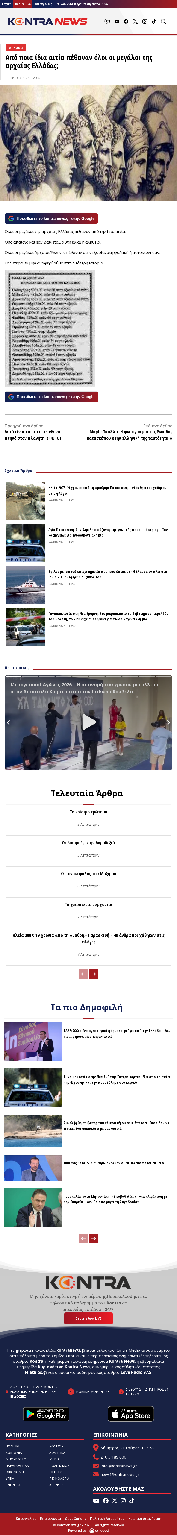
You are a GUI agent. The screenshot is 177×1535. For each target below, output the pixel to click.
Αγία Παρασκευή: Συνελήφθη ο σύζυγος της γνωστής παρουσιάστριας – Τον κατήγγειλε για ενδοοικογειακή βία (108, 532)
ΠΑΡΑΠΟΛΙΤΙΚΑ (17, 1465)
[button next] (93, 974)
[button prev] (83, 974)
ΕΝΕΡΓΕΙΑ (13, 1485)
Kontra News (122, 1361)
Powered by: (83, 1530)
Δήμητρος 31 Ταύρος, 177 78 (127, 1447)
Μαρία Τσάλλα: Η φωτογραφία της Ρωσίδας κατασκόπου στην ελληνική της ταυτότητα (129, 435)
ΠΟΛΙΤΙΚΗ (13, 1446)
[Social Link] (107, 21)
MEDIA (54, 1459)
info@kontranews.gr (118, 1465)
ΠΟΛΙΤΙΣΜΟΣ (59, 1465)
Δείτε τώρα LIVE (88, 1318)
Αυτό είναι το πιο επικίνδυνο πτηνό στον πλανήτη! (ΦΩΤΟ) (33, 435)
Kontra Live (23, 4)
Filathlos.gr (36, 1372)
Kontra (36, 1361)
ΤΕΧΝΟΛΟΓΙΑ (59, 1478)
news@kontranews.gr (119, 1474)
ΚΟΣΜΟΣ (56, 1446)
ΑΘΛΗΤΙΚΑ (57, 1452)
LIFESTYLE (57, 1472)
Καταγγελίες (43, 4)
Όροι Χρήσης (75, 1518)
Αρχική (7, 4)
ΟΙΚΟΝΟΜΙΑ (15, 1472)
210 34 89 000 (113, 1457)
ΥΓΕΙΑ (10, 1478)
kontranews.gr (70, 1350)
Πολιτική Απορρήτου (107, 1518)
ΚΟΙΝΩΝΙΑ (14, 1452)
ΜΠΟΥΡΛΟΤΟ (16, 1459)
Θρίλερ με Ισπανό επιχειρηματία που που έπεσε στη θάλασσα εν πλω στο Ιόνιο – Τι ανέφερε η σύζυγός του (107, 574)
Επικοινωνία (50, 1518)
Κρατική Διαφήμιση (144, 1518)
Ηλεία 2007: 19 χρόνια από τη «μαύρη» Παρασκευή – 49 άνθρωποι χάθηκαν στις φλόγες (107, 490)
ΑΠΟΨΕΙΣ (56, 1485)
